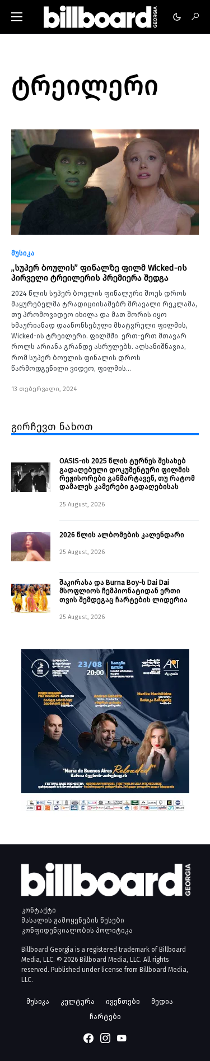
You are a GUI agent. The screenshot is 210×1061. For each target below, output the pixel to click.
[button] (16, 16)
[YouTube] (121, 1038)
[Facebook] (88, 1038)
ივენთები (123, 1001)
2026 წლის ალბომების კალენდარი (121, 534)
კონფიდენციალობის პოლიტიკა (77, 930)
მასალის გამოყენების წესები (72, 920)
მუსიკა (23, 253)
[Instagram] (105, 1038)
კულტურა (77, 1001)
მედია (162, 1001)
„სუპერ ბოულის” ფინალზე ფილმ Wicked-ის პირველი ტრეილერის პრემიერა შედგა (99, 273)
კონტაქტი (38, 910)
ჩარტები (105, 1016)
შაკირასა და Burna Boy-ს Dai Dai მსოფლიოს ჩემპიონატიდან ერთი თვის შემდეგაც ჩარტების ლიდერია (123, 591)
